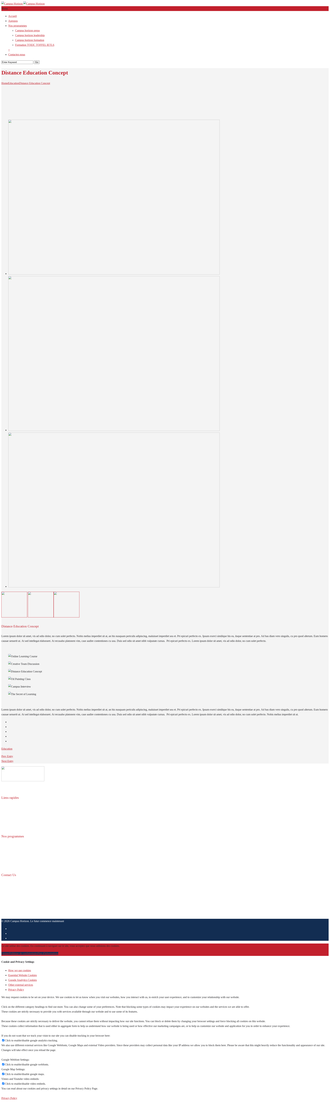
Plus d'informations (47, 953)
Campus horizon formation (29, 40)
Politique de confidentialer (23, 953)
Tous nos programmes (20, 865)
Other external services (20, 984)
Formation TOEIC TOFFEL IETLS (34, 44)
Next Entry (7, 761)
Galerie (12, 821)
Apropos (13, 20)
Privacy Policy (16, 989)
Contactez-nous (16, 54)
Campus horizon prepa (27, 30)
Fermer (5, 953)
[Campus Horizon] (23, 3)
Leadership (14, 850)
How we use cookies (19, 970)
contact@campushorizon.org (16, 913)
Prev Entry (7, 756)
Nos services (15, 816)
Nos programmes (17, 25)
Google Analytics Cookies (22, 980)
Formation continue (18, 855)
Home (4, 83)
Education (13, 83)
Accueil (12, 16)
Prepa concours (16, 846)
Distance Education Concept (34, 83)
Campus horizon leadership (30, 35)
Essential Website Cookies (22, 975)
